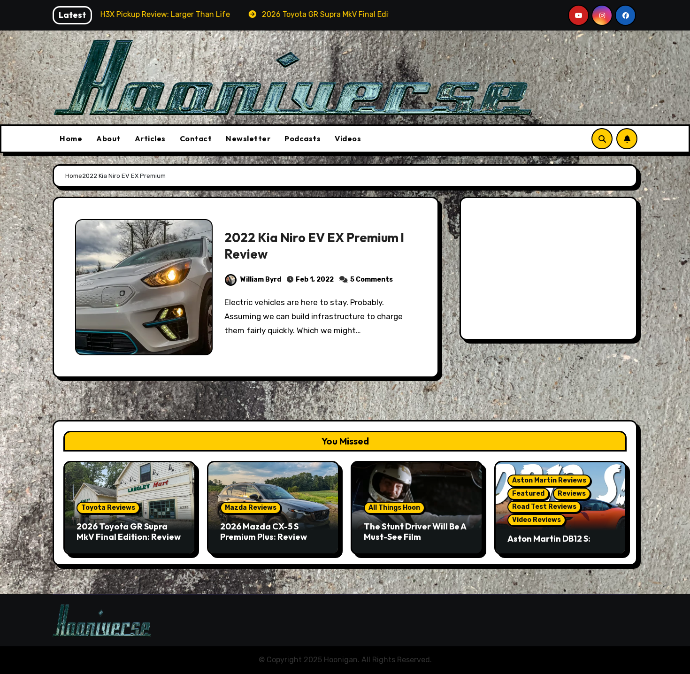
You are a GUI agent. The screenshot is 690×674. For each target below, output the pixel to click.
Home (71, 138)
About (108, 138)
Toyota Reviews (108, 508)
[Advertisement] (549, 271)
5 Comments (371, 279)
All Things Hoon (394, 508)
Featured (528, 494)
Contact (196, 138)
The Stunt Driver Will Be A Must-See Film (415, 531)
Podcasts (302, 138)
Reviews (572, 494)
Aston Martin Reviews (549, 480)
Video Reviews (536, 520)
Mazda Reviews (250, 508)
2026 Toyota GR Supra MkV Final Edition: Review (129, 531)
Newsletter (248, 138)
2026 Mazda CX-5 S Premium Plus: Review (263, 531)
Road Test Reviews (544, 507)
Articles (150, 138)
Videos (348, 138)
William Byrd (260, 279)
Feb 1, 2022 (314, 279)
